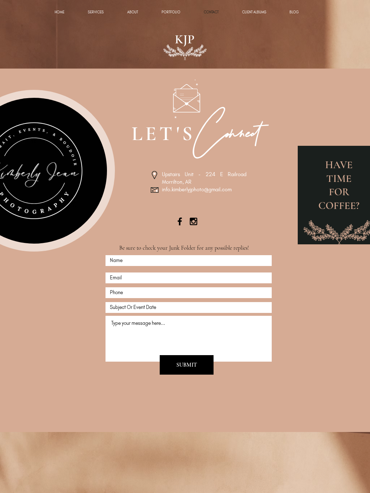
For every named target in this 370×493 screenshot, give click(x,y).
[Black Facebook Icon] (180, 221)
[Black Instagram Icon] (193, 221)
